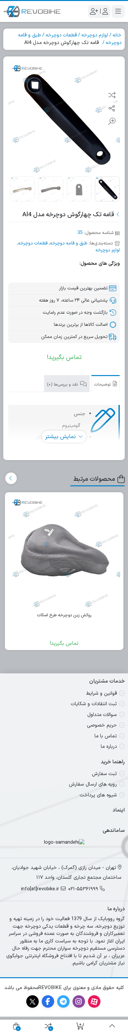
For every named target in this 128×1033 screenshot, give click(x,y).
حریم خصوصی (102, 725)
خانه (117, 35)
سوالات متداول (102, 715)
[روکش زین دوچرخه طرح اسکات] (64, 551)
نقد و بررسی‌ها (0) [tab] (63, 384)
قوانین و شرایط (101, 693)
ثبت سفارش (104, 774)
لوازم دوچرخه (94, 35)
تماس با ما (106, 736)
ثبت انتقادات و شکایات (94, 704)
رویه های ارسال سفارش (93, 784)
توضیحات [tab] (103, 384)
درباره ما (109, 746)
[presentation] (11, 478)
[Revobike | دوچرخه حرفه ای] (32, 11)
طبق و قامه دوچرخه (68, 243)
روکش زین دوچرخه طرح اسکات (64, 615)
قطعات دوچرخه (61, 35)
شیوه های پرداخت (98, 795)
